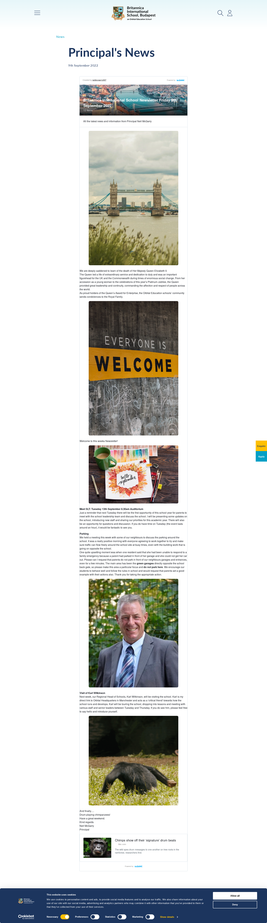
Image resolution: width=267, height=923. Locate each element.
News (60, 36)
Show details (167, 917)
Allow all (235, 895)
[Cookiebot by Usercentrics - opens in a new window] (26, 917)
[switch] (95, 916)
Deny (235, 904)
